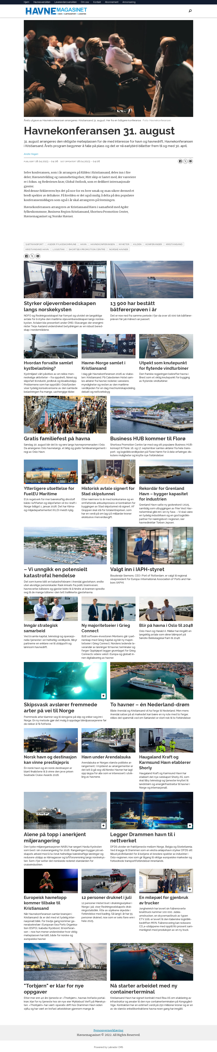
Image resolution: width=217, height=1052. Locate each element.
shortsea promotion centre (87, 249)
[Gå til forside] (56, 11)
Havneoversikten (42, 2)
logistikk (59, 249)
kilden (137, 244)
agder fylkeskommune (61, 244)
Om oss (85, 2)
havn (83, 244)
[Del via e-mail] (190, 161)
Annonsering (129, 2)
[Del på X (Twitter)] (185, 161)
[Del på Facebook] (180, 161)
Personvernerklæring (108, 1030)
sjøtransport (35, 244)
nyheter (124, 244)
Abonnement (111, 2)
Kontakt (97, 2)
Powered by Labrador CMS (108, 1047)
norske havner (118, 249)
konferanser (154, 244)
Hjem (26, 2)
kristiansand (174, 244)
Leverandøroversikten (65, 2)
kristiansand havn (37, 249)
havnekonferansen (103, 244)
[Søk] (190, 11)
